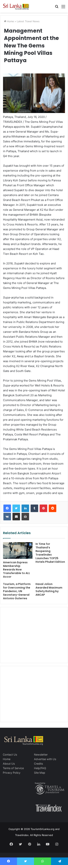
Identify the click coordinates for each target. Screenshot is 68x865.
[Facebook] (7, 508)
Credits (38, 763)
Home (10, 21)
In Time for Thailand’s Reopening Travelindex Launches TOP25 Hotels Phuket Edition (50, 553)
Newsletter (41, 754)
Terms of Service (13, 768)
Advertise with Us (45, 759)
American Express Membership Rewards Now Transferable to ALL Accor (16, 569)
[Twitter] (16, 508)
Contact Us (10, 754)
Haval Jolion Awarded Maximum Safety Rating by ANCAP (49, 589)
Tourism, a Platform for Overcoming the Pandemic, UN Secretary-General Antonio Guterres (17, 591)
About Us (9, 763)
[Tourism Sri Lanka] (18, 6)
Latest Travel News (28, 21)
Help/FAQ (40, 768)
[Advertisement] (34, 634)
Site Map (39, 772)
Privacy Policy (11, 772)
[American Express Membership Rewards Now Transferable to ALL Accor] (17, 550)
